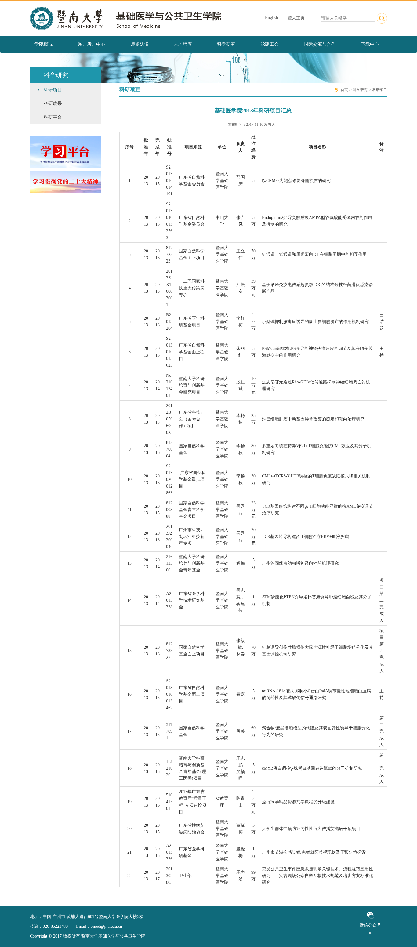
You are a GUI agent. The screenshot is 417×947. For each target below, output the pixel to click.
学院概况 (43, 44)
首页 (344, 90)
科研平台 (53, 117)
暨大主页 (296, 18)
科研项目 (53, 89)
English (271, 18)
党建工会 (269, 44)
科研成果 (53, 103)
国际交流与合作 (320, 44)
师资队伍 (139, 44)
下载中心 (370, 44)
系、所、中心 (91, 44)
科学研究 (226, 44)
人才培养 (183, 44)
